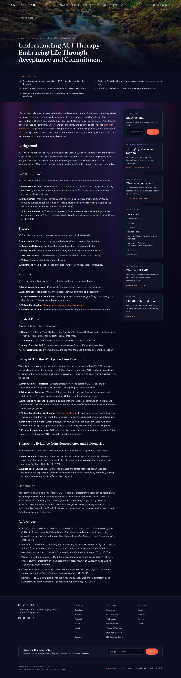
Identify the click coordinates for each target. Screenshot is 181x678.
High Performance (114, 632)
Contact (141, 614)
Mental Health (112, 623)
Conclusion (132, 250)
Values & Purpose (114, 628)
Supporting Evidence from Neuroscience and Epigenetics (140, 244)
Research (79, 637)
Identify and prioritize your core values (63, 305)
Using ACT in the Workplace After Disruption (142, 237)
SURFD (159, 668)
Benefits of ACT (134, 219)
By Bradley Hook (68, 38)
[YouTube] (24, 618)
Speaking (64, 5)
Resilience (110, 610)
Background (133, 214)
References (132, 254)
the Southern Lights (58, 669)
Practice (131, 227)
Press (140, 610)
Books (75, 5)
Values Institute (144, 668)
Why (123, 5)
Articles (101, 5)
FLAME (130, 668)
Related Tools (133, 232)
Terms (141, 623)
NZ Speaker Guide (114, 637)
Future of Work (113, 614)
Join (151, 132)
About (113, 5)
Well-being (111, 619)
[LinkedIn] (19, 618)
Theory (130, 223)
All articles (28, 18)
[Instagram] (33, 618)
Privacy (141, 619)
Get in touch (160, 5)
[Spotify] (28, 618)
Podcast (88, 5)
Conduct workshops (67, 413)
